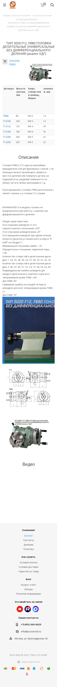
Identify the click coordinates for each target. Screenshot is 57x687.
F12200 (7, 136)
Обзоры (28, 589)
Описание (14, 60)
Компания (28, 530)
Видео (12, 64)
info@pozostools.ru (31, 631)
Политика (28, 549)
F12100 (7, 121)
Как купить (28, 556)
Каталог (28, 535)
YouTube (20, 609)
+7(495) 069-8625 (31, 624)
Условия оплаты (28, 562)
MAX (35, 609)
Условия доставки (28, 566)
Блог (28, 579)
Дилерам (28, 544)
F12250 (7, 142)
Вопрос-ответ (28, 584)
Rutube (28, 609)
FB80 (6, 115)
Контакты (28, 540)
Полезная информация (28, 593)
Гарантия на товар (28, 571)
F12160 (7, 131)
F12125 (7, 126)
